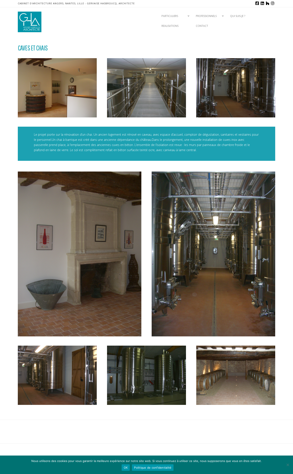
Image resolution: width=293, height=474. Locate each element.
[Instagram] (272, 3)
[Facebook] (257, 3)
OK (126, 467)
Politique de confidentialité (152, 467)
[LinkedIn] (262, 3)
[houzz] (267, 3)
